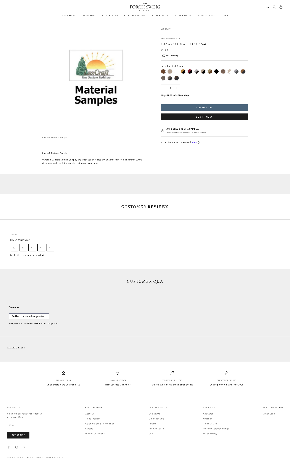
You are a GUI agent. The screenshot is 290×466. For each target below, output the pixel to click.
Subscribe (18, 435)
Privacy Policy (210, 433)
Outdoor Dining (109, 15)
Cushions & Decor (208, 15)
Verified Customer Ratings (216, 428)
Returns (152, 423)
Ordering (207, 418)
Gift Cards (208, 413)
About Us (89, 413)
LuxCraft (166, 29)
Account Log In (156, 428)
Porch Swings (69, 15)
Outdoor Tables (159, 15)
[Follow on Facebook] (8, 447)
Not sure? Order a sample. (182, 129)
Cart (151, 433)
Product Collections (95, 433)
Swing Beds (89, 15)
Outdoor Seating (183, 15)
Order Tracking (156, 418)
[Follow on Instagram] (16, 447)
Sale (226, 15)
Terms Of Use (210, 423)
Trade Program (92, 418)
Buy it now (204, 116)
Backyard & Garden (134, 15)
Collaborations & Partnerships (99, 423)
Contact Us (154, 413)
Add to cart (204, 107)
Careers (89, 428)
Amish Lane (269, 413)
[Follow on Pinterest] (24, 447)
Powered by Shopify (54, 457)
